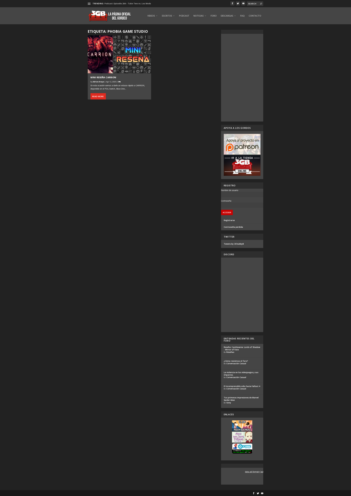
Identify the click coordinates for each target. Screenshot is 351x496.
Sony (228, 402)
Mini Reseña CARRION (103, 77)
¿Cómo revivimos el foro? (236, 361)
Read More (98, 96)
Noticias (198, 16)
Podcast (184, 16)
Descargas (227, 16)
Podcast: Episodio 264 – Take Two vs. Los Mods (127, 3)
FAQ (242, 16)
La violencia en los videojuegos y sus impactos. (241, 373)
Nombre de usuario (229, 190)
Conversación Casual (236, 363)
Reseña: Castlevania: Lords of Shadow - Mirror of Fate (242, 348)
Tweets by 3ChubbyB (234, 244)
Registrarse (229, 220)
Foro (214, 16)
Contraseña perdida (233, 227)
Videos (151, 16)
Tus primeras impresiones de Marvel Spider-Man (241, 398)
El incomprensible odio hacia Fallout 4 (242, 386)
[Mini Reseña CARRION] (119, 54)
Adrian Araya (98, 82)
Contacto (255, 16)
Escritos (167, 16)
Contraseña (226, 200)
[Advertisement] (242, 78)
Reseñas (230, 352)
